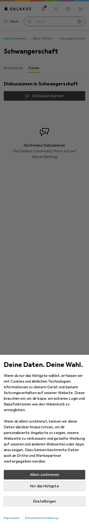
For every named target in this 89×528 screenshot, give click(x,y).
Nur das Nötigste (44, 486)
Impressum (11, 518)
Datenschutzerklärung (41, 518)
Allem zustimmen (44, 474)
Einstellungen (44, 501)
